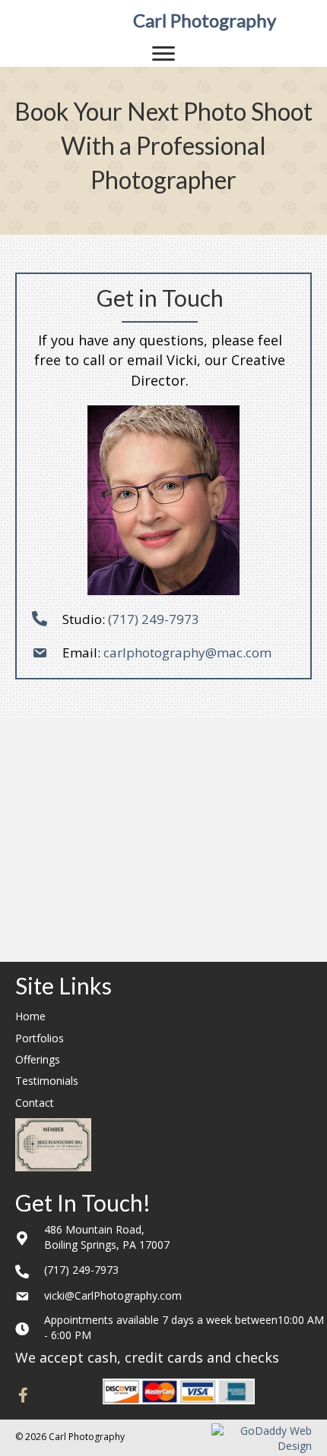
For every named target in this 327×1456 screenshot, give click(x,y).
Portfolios (39, 1038)
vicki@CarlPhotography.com (113, 1295)
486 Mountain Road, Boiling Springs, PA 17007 (107, 1237)
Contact (34, 1102)
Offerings (37, 1059)
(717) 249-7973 (153, 619)
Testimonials (46, 1080)
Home (30, 1016)
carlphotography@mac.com (185, 652)
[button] (22, 1395)
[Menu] (163, 54)
